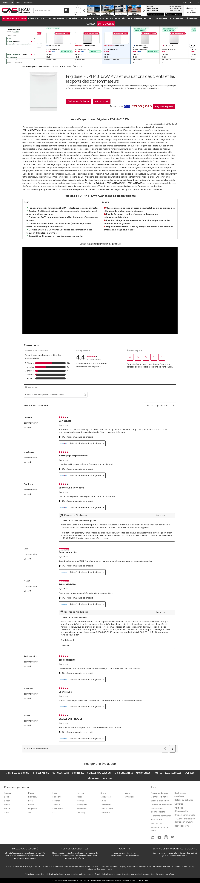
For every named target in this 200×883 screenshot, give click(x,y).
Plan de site (156, 823)
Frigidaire (32, 808)
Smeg (103, 800)
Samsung (80, 812)
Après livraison (152, 11)
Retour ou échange (183, 800)
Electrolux (33, 796)
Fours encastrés (115, 18)
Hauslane (56, 796)
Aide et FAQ (157, 819)
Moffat (80, 800)
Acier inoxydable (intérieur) (16, 60)
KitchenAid (57, 808)
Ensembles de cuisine (14, 18)
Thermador (106, 804)
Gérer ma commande (155, 14)
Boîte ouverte (106, 24)
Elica (30, 800)
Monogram (81, 804)
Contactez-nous (159, 796)
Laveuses (178, 18)
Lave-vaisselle (163, 18)
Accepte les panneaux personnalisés (19, 44)
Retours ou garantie (173, 14)
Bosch (7, 800)
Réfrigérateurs (37, 18)
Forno (31, 804)
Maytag (80, 793)
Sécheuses (191, 18)
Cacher (16, 32)
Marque (10, 38)
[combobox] (163, 405)
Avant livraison (152, 8)
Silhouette (106, 796)
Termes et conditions (161, 804)
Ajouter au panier (164, 106)
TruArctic (105, 812)
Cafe (6, 812)
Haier (55, 793)
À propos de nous (159, 793)
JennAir (56, 804)
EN (198, 2)
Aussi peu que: (140, 48)
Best (6, 796)
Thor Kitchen (107, 808)
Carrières (178, 804)
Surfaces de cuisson (92, 18)
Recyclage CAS (181, 825)
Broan (7, 808)
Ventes (150, 6)
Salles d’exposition (160, 800)
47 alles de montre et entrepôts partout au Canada (77, 11)
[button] (130, 357)
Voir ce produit (102, 101)
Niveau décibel (12, 57)
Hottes (148, 18)
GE (29, 812)
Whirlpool (129, 796)
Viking (127, 793)
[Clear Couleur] (31, 41)
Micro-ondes (135, 18)
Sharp (103, 793)
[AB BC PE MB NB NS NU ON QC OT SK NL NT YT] (184, 2)
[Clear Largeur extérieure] (31, 54)
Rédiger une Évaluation (78, 101)
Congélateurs (56, 18)
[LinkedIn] (153, 838)
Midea (79, 796)
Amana (7, 793)
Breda (7, 804)
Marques (91, 24)
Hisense (56, 800)
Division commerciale (184, 815)
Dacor (31, 793)
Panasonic (81, 808)
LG (53, 812)
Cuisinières (72, 18)
